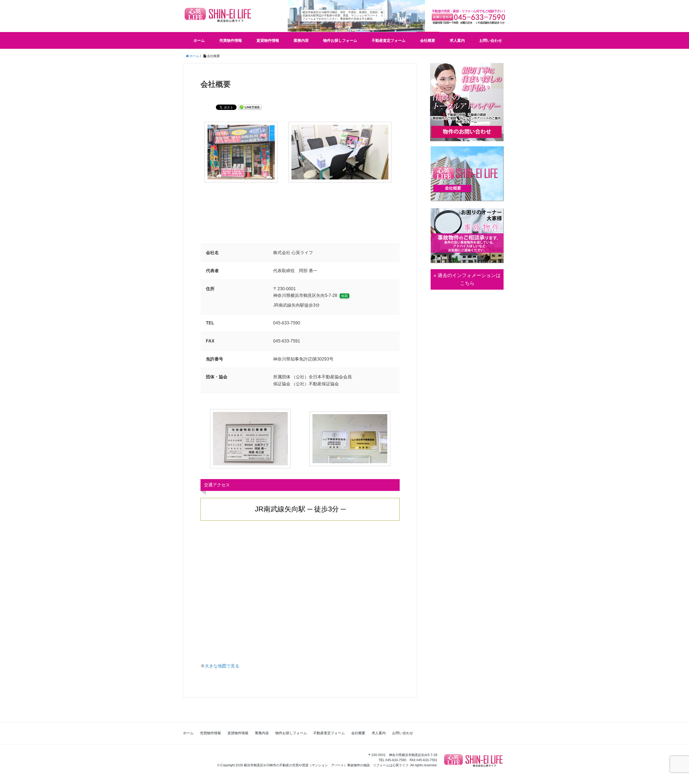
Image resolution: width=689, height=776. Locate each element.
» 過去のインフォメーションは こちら (467, 279)
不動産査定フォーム (389, 40)
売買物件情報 (230, 40)
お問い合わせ (490, 40)
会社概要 (427, 40)
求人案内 (457, 40)
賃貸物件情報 (267, 40)
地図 (344, 296)
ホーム (199, 40)
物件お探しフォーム (340, 40)
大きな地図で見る (222, 666)
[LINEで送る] (250, 107)
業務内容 (301, 40)
